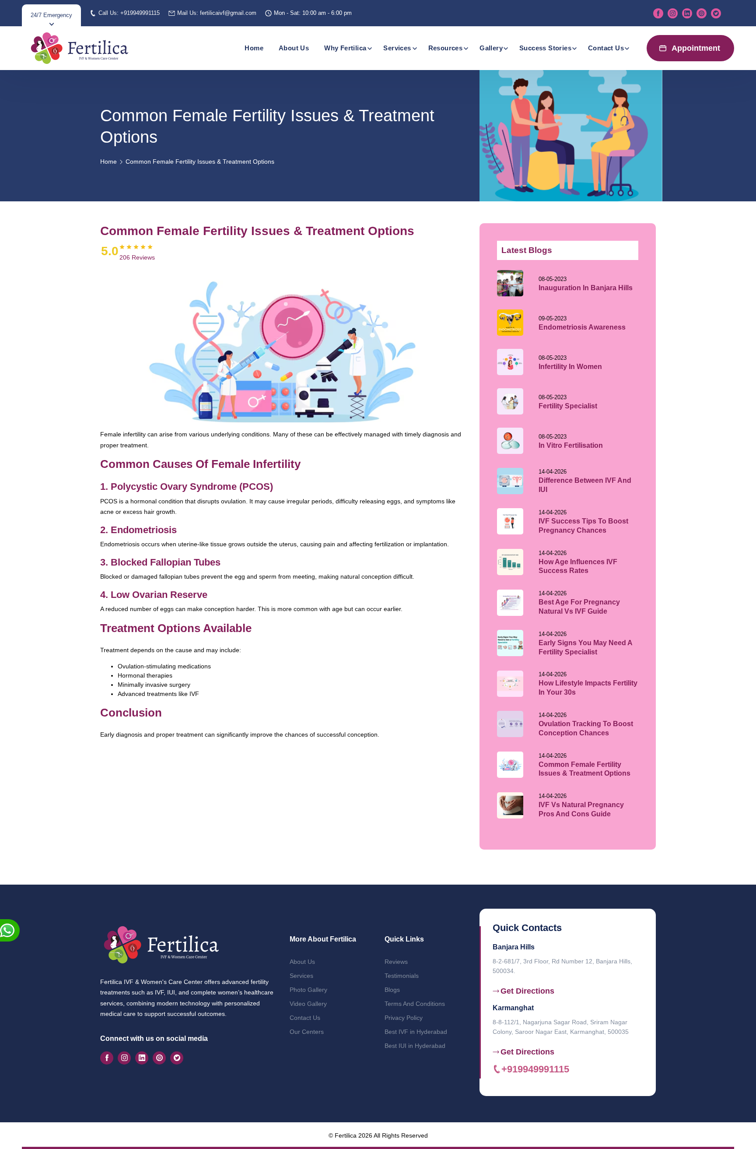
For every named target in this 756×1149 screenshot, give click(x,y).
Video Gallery (308, 1003)
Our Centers (307, 1031)
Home (254, 48)
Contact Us (606, 48)
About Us (294, 48)
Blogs (392, 989)
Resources (445, 48)
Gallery (491, 48)
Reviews (396, 961)
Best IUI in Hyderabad (415, 1045)
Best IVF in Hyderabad (416, 1031)
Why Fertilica (345, 48)
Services (397, 48)
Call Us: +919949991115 (129, 13)
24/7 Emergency (51, 15)
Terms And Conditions (415, 1003)
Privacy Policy (404, 1017)
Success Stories (545, 48)
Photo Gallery (308, 989)
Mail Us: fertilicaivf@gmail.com (216, 13)
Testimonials (402, 975)
